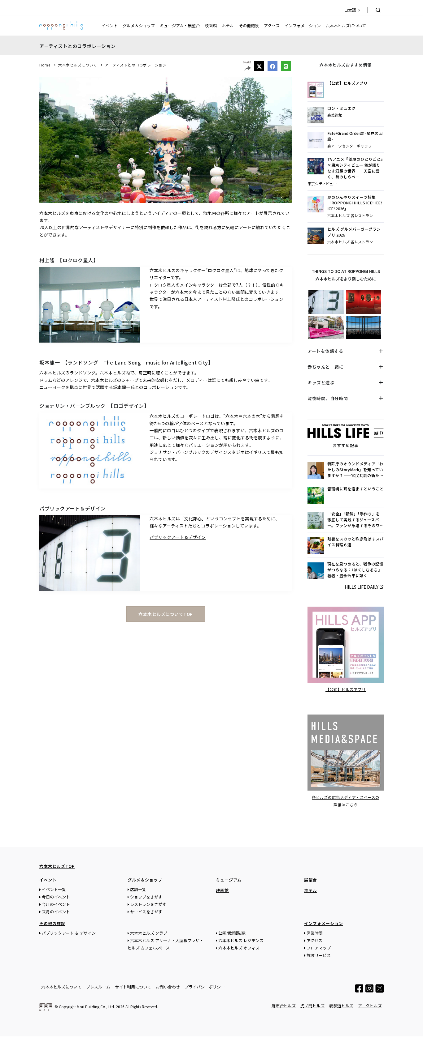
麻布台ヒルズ (284, 1006)
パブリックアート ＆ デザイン (69, 933)
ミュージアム (229, 880)
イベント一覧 (54, 889)
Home (44, 64)
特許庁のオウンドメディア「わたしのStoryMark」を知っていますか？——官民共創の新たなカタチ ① (355, 470)
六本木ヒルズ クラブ (148, 933)
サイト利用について (133, 987)
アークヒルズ (370, 1006)
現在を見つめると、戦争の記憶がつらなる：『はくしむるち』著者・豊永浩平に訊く (355, 569)
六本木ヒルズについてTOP (165, 614)
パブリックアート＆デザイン (178, 537)
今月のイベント (56, 904)
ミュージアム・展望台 (180, 25)
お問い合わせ (168, 987)
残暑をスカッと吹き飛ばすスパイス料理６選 (355, 542)
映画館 (211, 25)
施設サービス (319, 955)
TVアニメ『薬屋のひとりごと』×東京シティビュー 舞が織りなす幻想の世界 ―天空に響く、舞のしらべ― (355, 168)
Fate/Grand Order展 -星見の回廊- (355, 136)
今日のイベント (56, 897)
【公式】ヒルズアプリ (347, 83)
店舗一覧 (138, 889)
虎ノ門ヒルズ (312, 1006)
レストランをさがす (148, 904)
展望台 (310, 880)
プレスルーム (98, 987)
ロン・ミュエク (341, 108)
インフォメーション (303, 25)
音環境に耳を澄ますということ (355, 489)
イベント (110, 25)
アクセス (272, 25)
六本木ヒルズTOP (57, 866)
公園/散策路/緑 (232, 933)
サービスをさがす (146, 912)
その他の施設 (52, 923)
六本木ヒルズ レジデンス (241, 940)
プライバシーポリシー (205, 987)
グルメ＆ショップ (139, 25)
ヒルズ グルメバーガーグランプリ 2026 (354, 232)
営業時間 (315, 933)
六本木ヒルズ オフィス (238, 948)
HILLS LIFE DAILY (361, 587)
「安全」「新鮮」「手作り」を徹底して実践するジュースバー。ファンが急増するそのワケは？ (355, 520)
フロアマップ (319, 948)
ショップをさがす (146, 897)
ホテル (228, 25)
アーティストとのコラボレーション (135, 64)
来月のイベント (56, 912)
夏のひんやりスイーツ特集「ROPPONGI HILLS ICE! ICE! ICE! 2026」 (354, 203)
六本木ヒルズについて (346, 25)
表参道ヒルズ (341, 1006)
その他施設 (249, 25)
